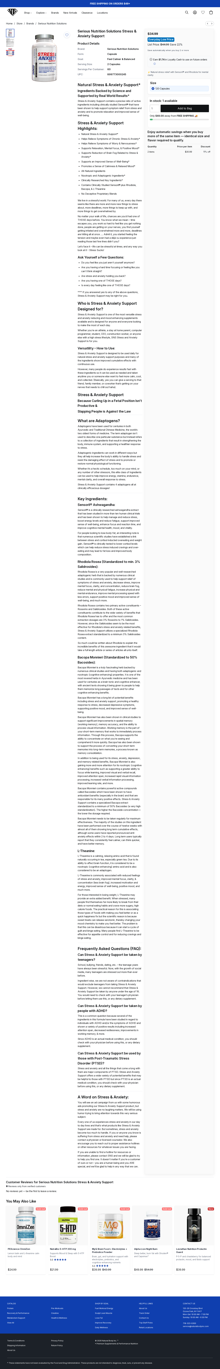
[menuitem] (207, 23)
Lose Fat (99, 1318)
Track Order (144, 1313)
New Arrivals (70, 12)
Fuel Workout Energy (104, 1308)
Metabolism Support (16, 1318)
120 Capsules (162, 88)
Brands (55, 12)
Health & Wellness (59, 1318)
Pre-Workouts (57, 1308)
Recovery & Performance (18, 1313)
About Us (143, 1308)
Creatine (55, 1313)
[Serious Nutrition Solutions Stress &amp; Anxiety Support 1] (10, 42)
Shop (27, 12)
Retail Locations (146, 1327)
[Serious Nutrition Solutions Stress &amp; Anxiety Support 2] (10, 52)
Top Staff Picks (146, 1323)
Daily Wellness (101, 1327)
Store (19, 23)
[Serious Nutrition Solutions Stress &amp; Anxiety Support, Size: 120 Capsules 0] (10, 33)
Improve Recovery (103, 1323)
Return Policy (57, 1345)
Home (9, 23)
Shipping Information (16, 1345)
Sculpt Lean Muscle (103, 1313)
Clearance (87, 12)
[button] (12, 12)
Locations (102, 12)
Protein (10, 1308)
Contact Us (144, 1318)
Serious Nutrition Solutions (52, 23)
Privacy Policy (57, 1341)
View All (10, 1323)
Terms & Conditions (16, 1341)
